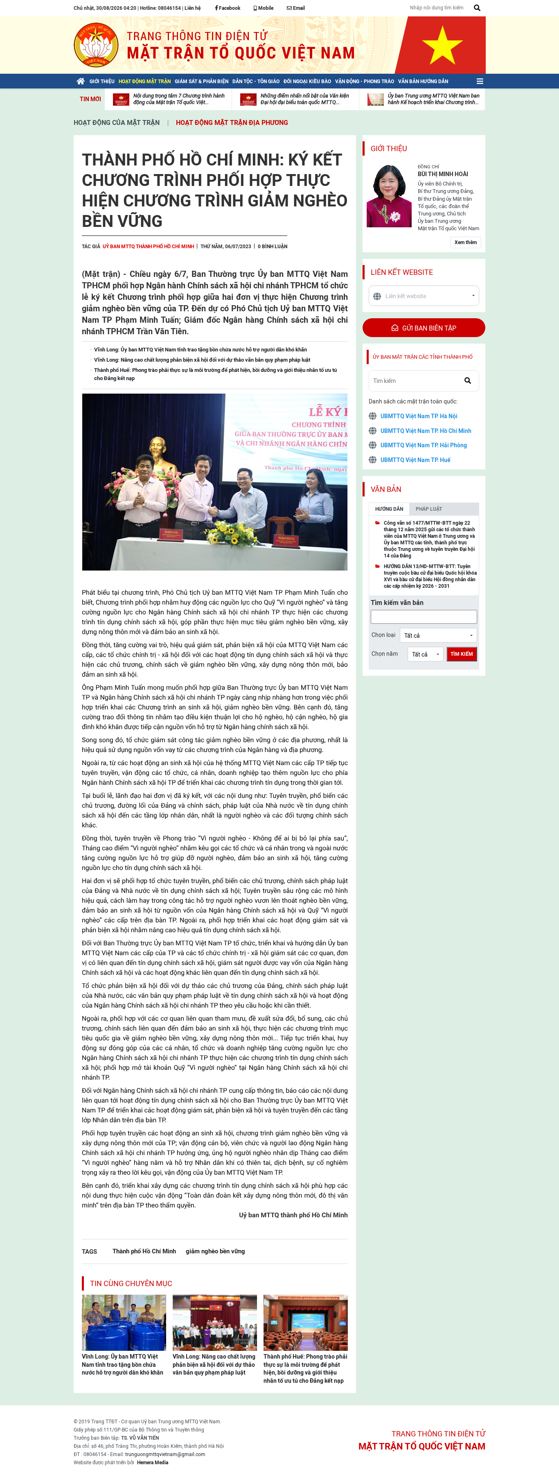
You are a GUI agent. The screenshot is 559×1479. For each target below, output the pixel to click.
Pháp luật (429, 509)
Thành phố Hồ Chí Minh (144, 1251)
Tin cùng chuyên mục (131, 1283)
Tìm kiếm (462, 654)
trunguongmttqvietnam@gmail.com (165, 1454)
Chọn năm (385, 653)
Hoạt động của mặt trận (117, 123)
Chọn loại (383, 635)
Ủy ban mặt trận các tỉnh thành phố (423, 357)
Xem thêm (466, 242)
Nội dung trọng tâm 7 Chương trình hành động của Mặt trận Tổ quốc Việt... (179, 99)
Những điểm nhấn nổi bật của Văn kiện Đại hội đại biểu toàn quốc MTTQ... (305, 99)
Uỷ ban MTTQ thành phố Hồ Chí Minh (148, 246)
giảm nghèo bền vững (215, 1251)
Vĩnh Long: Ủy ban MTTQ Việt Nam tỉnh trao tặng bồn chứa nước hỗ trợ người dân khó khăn (122, 1364)
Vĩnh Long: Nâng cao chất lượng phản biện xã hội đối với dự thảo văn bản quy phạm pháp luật (214, 1364)
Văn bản (386, 489)
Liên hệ (193, 8)
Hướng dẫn (389, 509)
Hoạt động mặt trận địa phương (232, 123)
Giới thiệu (389, 148)
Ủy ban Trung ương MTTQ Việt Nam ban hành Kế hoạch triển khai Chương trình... (434, 99)
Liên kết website (402, 272)
